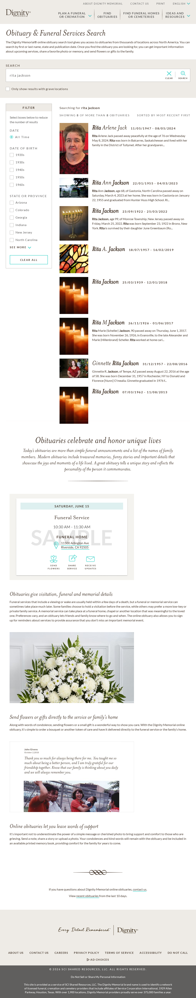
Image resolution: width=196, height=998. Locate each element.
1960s (20, 184)
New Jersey (24, 232)
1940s (20, 169)
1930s (20, 162)
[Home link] (18, 13)
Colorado (22, 210)
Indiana (21, 225)
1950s (20, 177)
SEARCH (13, 65)
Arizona (21, 202)
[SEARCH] (183, 73)
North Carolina (27, 240)
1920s (20, 155)
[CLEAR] (169, 73)
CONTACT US (139, 3)
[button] (75, 14)
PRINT (160, 3)
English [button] (179, 3)
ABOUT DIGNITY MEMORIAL (103, 3)
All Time (22, 137)
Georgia (21, 217)
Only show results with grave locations (39, 89)
